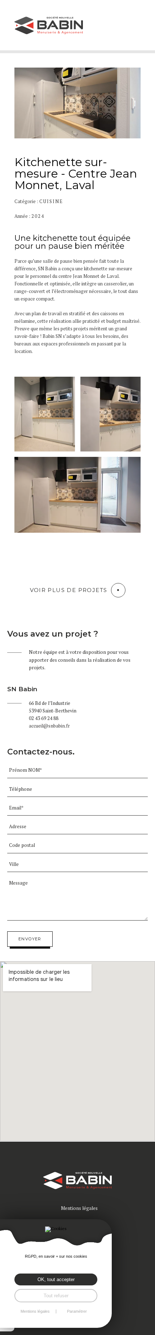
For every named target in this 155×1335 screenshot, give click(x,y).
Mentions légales (79, 1208)
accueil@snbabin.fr (49, 725)
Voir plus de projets (68, 590)
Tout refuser (56, 1295)
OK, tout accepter (56, 1279)
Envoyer (29, 938)
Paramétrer (77, 1311)
